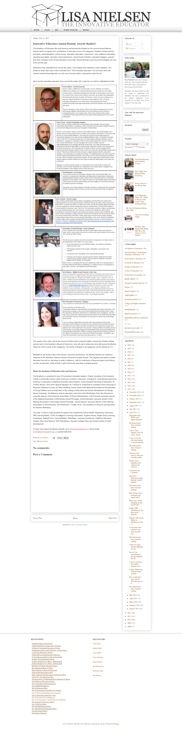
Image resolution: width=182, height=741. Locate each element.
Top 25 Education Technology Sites (44, 695)
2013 (129, 389)
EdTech (55, 661)
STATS (47, 30)
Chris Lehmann (98, 657)
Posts (130, 44)
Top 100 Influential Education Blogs (44, 709)
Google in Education (132, 267)
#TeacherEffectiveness (132, 332)
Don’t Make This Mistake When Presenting (141, 173)
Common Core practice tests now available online (136, 455)
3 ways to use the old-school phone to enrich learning (136, 440)
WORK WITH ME (71, 30)
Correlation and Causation (134, 471)
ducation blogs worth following (45, 650)
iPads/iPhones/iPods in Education (136, 317)
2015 (129, 382)
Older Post (113, 518)
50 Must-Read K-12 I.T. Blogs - (42, 664)
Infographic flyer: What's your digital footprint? (136, 417)
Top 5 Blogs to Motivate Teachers (43, 681)
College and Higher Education (135, 303)
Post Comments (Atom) (79, 524)
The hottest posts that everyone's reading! (135, 487)
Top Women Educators (39, 713)
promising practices (131, 299)
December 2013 (135, 392)
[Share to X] (63, 438)
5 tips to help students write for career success (136, 432)
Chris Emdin (97, 653)
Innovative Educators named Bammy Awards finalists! (136, 479)
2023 (129, 355)
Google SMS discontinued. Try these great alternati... (136, 511)
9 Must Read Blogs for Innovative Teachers (46, 646)
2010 (129, 619)
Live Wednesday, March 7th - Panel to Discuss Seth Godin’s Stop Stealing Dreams (141, 199)
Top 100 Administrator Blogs (41, 706)
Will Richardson (98, 666)
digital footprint (130, 291)
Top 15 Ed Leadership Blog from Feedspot (46, 693)
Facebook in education (132, 262)
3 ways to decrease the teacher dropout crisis (135, 564)
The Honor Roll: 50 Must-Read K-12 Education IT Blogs (51, 679)
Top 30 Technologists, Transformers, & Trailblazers (49, 700)
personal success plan (132, 328)
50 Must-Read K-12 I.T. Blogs (42, 661)
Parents (127, 287)
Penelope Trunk (98, 671)
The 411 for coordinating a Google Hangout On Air (135, 555)
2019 (129, 369)
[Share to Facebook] (65, 438)
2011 (129, 616)
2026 (129, 345)
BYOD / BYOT (130, 279)
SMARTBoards (130, 309)
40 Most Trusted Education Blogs (43, 659)
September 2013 (135, 402)
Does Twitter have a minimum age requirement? (136, 495)
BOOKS (86, 30)
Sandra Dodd (97, 648)
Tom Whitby (97, 675)
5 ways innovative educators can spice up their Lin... (135, 530)
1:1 (126, 324)
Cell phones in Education (133, 248)
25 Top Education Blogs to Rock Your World (47, 657)
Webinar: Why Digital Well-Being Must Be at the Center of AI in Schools (141, 230)
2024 (129, 352)
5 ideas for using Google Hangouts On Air (136, 546)
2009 (129, 623)
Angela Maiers (98, 662)
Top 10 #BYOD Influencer (40, 686)
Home (75, 518)
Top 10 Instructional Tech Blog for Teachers (46, 690)
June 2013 (133, 412)
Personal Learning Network (134, 283)
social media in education (133, 258)
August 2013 (134, 405)
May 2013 (133, 595)
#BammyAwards (42, 441)
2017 (129, 375)
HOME (36, 30)
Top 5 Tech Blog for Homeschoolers (44, 684)
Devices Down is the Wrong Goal (141, 184)
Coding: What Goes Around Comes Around (136, 571)
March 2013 (134, 602)
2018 (129, 372)
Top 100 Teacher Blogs (39, 711)
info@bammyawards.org (44, 432)
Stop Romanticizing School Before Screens (142, 161)
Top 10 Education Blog (40, 688)
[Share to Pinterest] (67, 438)
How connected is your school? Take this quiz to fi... (136, 580)
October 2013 (135, 399)
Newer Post (37, 518)
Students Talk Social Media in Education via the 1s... (136, 521)
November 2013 (135, 395)
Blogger (116, 724)
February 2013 (135, 605)
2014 (129, 386)
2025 (129, 348)
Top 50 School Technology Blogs (43, 702)
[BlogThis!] (60, 438)
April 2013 (134, 598)
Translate (141, 147)
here (94, 71)
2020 (129, 365)
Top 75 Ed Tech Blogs (39, 704)
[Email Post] (53, 437)
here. (112, 347)
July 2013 (133, 409)
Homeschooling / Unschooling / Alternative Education (136, 253)
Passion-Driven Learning (133, 275)
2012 (129, 613)
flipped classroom (131, 313)
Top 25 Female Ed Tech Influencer (43, 697)
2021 (129, 362)
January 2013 (134, 608)
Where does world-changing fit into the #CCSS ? (135, 502)
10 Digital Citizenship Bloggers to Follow (46, 648)
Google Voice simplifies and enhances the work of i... (135, 464)
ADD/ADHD (129, 295)
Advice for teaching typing (142, 215)
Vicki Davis (97, 644)
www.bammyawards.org (79, 429)
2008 (129, 626)
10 (33, 650)
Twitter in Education (132, 271)
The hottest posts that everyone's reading (135, 425)
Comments (132, 48)
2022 (129, 358)
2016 (129, 379)
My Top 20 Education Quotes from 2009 (136, 209)
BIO (56, 30)
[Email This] (58, 438)
